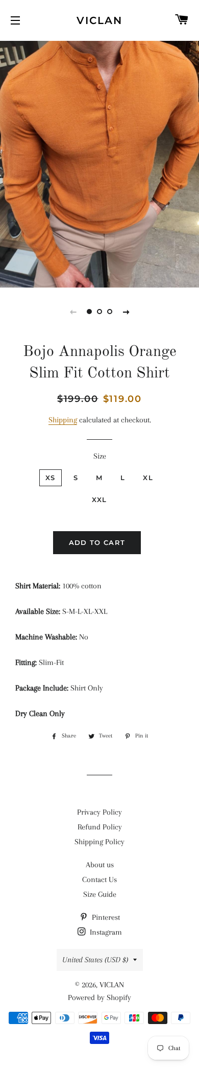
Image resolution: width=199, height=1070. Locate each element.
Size (99, 456)
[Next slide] (126, 311)
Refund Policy (100, 826)
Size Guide (99, 894)
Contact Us (99, 879)
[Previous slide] (73, 311)
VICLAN (99, 20)
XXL (99, 499)
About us (100, 864)
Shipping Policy (99, 841)
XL (148, 477)
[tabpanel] (99, 163)
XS (50, 477)
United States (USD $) (95, 959)
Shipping (62, 419)
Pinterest (105, 917)
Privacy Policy (99, 812)
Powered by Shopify (99, 997)
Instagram (105, 932)
